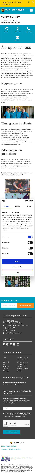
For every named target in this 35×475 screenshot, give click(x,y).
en (29, 2)
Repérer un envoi (25, 305)
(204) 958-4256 (10, 328)
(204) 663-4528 (10, 330)
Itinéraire (18, 32)
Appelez (28, 32)
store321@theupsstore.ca (13, 333)
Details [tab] (17, 206)
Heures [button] (6, 32)
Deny (17, 272)
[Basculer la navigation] (31, 10)
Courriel (17, 41)
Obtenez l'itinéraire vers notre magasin (17, 325)
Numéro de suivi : (9, 301)
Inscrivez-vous (11, 432)
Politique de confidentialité (8, 446)
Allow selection (17, 267)
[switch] (30, 242)
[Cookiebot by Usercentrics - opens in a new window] (25, 201)
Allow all (17, 261)
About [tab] (29, 206)
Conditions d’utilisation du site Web (11, 449)
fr (33, 2)
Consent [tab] (6, 206)
